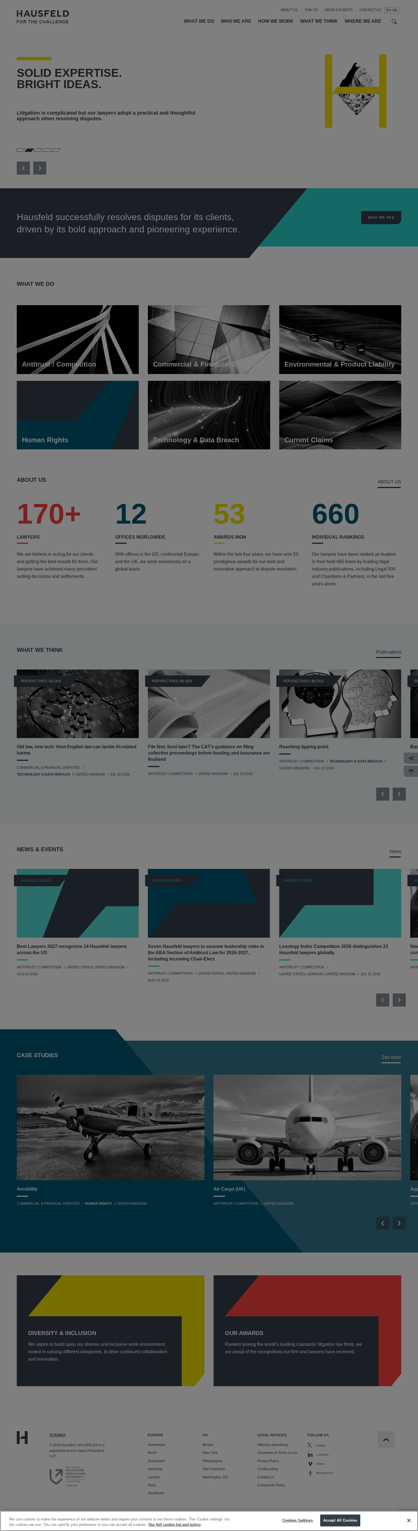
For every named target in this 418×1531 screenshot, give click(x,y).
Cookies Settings (297, 1520)
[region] (209, 1521)
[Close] (409, 1520)
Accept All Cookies (340, 1520)
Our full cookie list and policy (174, 1525)
